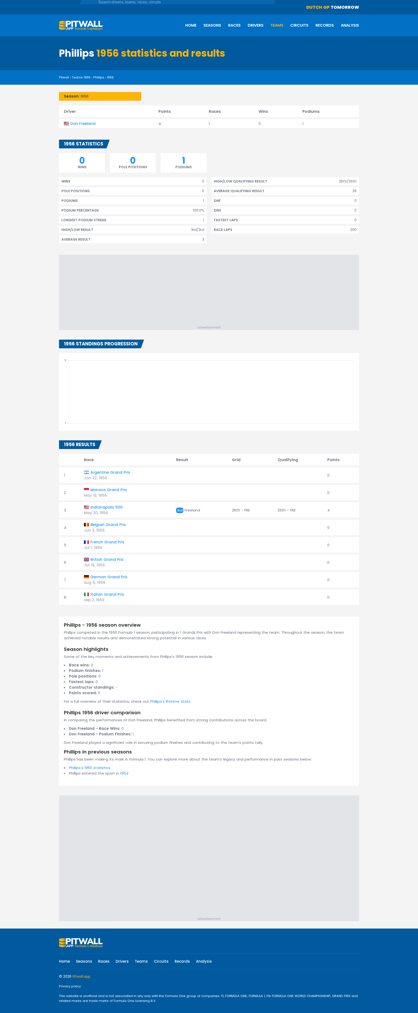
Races (234, 25)
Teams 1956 (81, 77)
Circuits (299, 25)
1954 (124, 773)
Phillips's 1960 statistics (89, 767)
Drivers (255, 25)
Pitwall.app (81, 976)
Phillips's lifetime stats (170, 701)
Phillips (98, 77)
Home (190, 25)
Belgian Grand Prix (108, 524)
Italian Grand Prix (107, 594)
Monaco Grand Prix (108, 489)
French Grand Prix (107, 542)
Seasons (212, 25)
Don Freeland (83, 123)
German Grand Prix (108, 576)
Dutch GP (318, 7)
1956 (110, 77)
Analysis (350, 25)
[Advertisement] (211, 291)
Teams (276, 25)
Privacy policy (70, 986)
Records (324, 25)
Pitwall (64, 77)
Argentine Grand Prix (110, 472)
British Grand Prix (106, 559)
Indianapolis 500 (106, 507)
